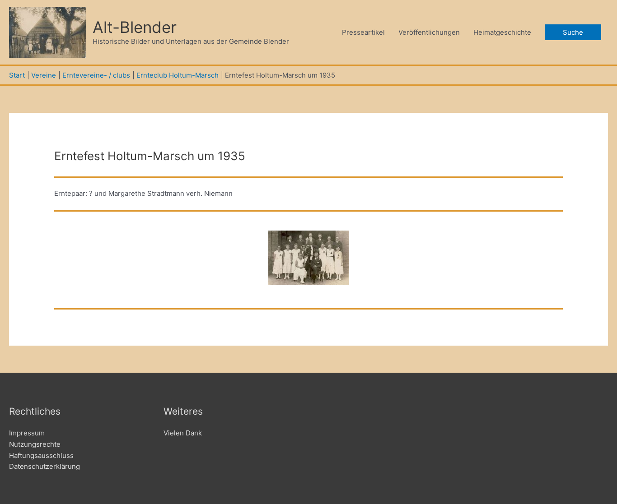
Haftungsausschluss (41, 455)
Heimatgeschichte (502, 32)
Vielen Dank (183, 433)
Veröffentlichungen (429, 32)
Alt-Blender (135, 27)
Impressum (27, 433)
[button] (573, 32)
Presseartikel (363, 32)
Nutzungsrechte (35, 444)
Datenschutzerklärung (44, 466)
